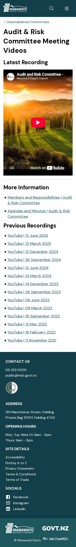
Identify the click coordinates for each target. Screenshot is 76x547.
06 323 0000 (16, 370)
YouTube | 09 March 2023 (30, 308)
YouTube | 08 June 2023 (29, 300)
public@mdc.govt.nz (21, 375)
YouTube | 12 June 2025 (28, 235)
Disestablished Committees (28, 22)
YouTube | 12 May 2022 (27, 324)
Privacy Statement (19, 468)
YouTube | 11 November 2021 (32, 340)
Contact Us (17, 361)
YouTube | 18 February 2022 (32, 332)
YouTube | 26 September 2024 (34, 259)
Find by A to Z (16, 463)
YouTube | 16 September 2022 (34, 316)
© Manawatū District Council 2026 (38, 540)
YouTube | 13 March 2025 (29, 243)
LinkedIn (19, 509)
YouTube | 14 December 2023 (33, 283)
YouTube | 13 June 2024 (28, 267)
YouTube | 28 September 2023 (34, 291)
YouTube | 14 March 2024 (30, 275)
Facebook (20, 497)
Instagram (20, 503)
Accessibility (15, 457)
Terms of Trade (17, 479)
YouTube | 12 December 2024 (33, 251)
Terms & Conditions (20, 474)
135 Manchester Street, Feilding (29, 412)
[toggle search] (51, 8)
